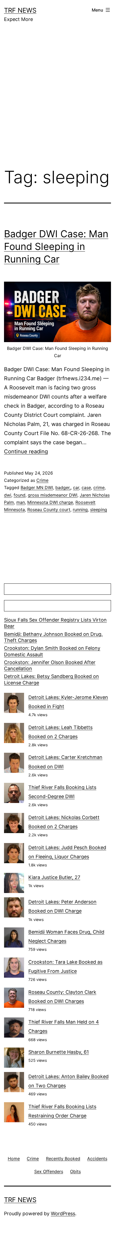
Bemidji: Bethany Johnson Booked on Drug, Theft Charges (53, 637)
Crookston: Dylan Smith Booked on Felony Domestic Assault (52, 651)
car (76, 487)
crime (99, 487)
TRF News (20, 10)
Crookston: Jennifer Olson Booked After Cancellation (49, 665)
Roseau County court (48, 509)
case (86, 487)
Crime (42, 480)
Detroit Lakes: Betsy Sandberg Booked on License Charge (51, 679)
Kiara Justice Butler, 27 (54, 877)
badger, (63, 487)
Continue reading (26, 451)
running (80, 509)
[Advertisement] (57, 99)
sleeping (98, 509)
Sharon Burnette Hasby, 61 (58, 1052)
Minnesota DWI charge (50, 502)
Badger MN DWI (37, 487)
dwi (7, 495)
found (19, 495)
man (20, 502)
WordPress (63, 1213)
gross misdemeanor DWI (52, 495)
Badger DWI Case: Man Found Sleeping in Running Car (56, 246)
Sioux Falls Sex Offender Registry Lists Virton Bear (55, 623)
